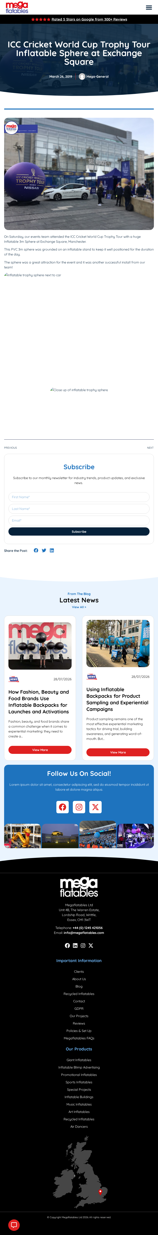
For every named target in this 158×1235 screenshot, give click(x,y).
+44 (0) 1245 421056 (88, 928)
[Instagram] (83, 945)
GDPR (79, 1008)
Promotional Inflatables (79, 1075)
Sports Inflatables (79, 1082)
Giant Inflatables (79, 1060)
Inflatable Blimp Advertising (79, 1067)
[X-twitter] (90, 945)
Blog (79, 986)
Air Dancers (79, 1126)
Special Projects (79, 1089)
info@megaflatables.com (84, 933)
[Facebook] (67, 945)
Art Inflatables (79, 1112)
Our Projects (79, 1016)
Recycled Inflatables (79, 994)
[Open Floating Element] (14, 1225)
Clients (79, 971)
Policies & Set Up (79, 1031)
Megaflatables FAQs (79, 1038)
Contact (79, 1001)
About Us (79, 979)
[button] (149, 7)
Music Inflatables (79, 1104)
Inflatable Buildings (79, 1097)
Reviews (79, 1023)
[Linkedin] (75, 945)
